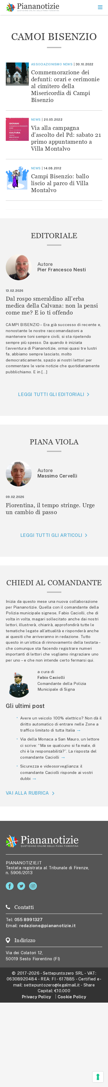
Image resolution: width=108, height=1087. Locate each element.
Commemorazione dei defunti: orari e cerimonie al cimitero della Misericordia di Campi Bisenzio (65, 86)
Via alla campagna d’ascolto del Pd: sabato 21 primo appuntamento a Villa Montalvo (66, 138)
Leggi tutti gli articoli (51, 535)
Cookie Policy (72, 996)
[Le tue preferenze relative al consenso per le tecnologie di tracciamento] (97, 1076)
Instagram (34, 886)
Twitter (22, 886)
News (68, 64)
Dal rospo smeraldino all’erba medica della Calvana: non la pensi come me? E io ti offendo (52, 305)
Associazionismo (46, 64)
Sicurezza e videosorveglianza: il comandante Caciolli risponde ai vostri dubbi (56, 772)
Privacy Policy (36, 996)
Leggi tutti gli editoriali (51, 394)
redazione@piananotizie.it (47, 925)
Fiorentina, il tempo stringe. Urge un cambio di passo (50, 508)
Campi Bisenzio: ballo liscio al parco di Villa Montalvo (60, 183)
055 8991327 (28, 919)
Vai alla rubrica (27, 793)
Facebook (11, 886)
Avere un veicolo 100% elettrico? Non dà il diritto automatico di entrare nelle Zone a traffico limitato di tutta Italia (61, 724)
